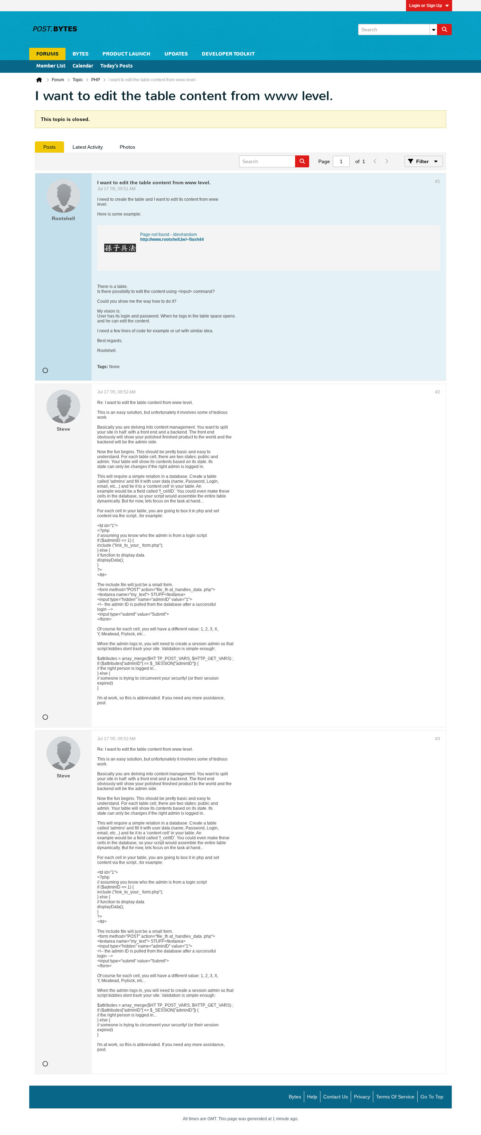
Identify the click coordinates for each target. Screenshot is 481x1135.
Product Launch (126, 54)
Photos (127, 147)
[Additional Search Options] (433, 29)
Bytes (295, 1096)
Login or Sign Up (425, 5)
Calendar (83, 66)
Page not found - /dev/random (168, 234)
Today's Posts (116, 66)
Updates (176, 54)
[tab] (49, 147)
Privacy (362, 1096)
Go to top (431, 1096)
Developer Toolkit (228, 54)
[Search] (444, 29)
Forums (47, 54)
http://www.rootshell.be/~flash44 (172, 239)
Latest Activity (88, 147)
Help (312, 1096)
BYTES (80, 54)
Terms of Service (395, 1096)
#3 (437, 738)
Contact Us (335, 1096)
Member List (50, 66)
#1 (437, 181)
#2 (437, 392)
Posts (49, 147)
